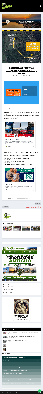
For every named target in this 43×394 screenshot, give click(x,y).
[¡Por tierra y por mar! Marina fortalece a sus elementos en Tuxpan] (4, 345)
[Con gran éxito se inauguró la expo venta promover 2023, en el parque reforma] (7, 228)
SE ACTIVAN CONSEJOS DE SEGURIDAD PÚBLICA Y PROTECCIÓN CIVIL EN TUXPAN (17, 233)
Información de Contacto (8, 286)
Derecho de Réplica (6, 293)
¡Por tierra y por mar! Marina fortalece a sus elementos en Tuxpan (18, 344)
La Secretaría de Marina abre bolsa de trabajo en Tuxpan (35, 232)
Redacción (17, 75)
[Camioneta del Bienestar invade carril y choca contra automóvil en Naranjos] (4, 337)
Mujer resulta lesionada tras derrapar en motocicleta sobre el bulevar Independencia (22, 332)
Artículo (28, 75)
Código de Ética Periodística (8, 289)
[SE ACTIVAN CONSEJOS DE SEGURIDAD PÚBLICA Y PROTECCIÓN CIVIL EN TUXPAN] (17, 228)
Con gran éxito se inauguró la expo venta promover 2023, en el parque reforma (6, 233)
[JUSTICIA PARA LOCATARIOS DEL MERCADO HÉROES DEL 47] (4, 349)
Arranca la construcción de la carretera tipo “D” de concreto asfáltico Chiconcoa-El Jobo (26, 233)
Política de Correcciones (7, 292)
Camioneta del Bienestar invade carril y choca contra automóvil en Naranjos (20, 336)
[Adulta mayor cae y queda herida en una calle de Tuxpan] (4, 341)
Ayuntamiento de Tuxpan (14, 350)
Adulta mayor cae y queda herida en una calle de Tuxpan (16, 340)
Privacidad (5, 287)
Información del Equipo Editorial (9, 290)
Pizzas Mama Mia (28, 88)
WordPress (21, 392)
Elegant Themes (10, 392)
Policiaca (12, 333)
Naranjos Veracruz (13, 337)
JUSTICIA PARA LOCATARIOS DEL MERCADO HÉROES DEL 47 (16, 349)
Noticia (12, 345)
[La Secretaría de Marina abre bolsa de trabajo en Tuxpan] (35, 228)
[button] (40, 391)
